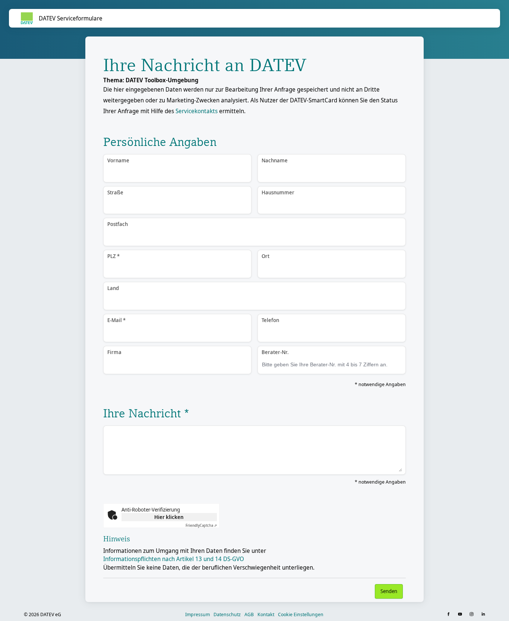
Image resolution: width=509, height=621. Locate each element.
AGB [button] (249, 614)
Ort (265, 255)
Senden (388, 591)
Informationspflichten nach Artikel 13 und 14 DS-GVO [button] (173, 559)
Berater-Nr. (275, 352)
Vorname (118, 160)
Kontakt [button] (265, 614)
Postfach (117, 223)
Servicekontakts (197, 111)
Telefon (270, 320)
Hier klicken (169, 516)
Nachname (275, 160)
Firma (114, 352)
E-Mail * (116, 320)
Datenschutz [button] (227, 614)
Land (113, 288)
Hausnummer (278, 192)
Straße (115, 192)
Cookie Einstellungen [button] (300, 614)
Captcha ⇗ (201, 525)
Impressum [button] (197, 614)
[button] (449, 614)
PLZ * (113, 255)
